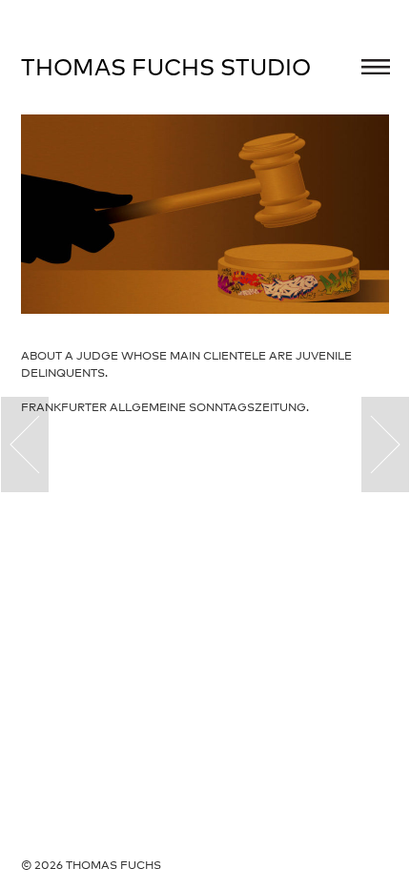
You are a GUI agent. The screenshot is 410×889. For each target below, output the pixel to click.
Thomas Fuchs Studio (166, 66)
